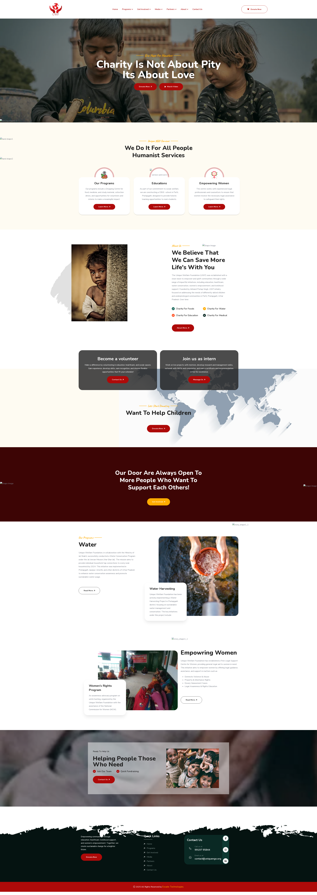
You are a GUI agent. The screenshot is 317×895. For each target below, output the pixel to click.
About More (182, 328)
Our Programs (104, 183)
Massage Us (198, 379)
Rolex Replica (21, 893)
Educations (159, 183)
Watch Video (172, 86)
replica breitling (87, 893)
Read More (88, 590)
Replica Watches (7, 893)
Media (157, 9)
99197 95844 (202, 849)
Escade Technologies (172, 886)
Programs (126, 9)
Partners (170, 9)
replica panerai (125, 893)
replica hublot (113, 893)
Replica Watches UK (71, 893)
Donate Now (255, 9)
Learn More (103, 207)
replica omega (100, 893)
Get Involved (143, 9)
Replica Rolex (34, 893)
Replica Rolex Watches (51, 893)
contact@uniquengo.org (208, 858)
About (183, 9)
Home (115, 9)
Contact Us (197, 9)
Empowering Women (214, 183)
